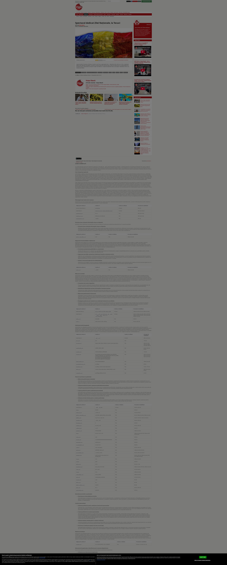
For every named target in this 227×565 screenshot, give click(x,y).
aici (90, 560)
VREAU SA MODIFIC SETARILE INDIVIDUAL (202, 560)
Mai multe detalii (42, 557)
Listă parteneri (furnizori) (101, 559)
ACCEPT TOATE (203, 557)
